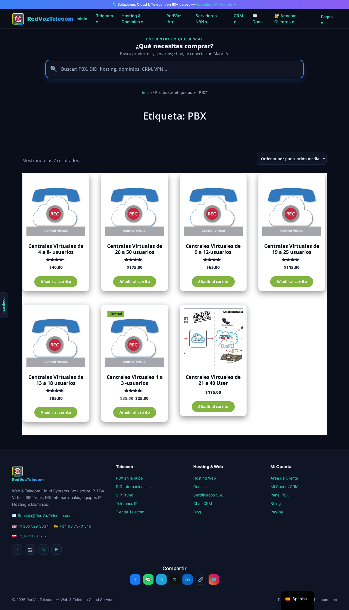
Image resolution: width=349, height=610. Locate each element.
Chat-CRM (202, 503)
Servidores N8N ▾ (206, 18)
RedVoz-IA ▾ (174, 18)
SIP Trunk (124, 495)
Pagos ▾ (327, 19)
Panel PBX (279, 495)
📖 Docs (257, 18)
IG (214, 579)
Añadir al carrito (56, 281)
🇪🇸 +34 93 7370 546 (72, 526)
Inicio (82, 18)
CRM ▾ (238, 18)
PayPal (276, 512)
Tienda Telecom (130, 512)
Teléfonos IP (127, 503)
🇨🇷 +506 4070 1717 (29, 536)
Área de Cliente (284, 478)
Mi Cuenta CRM (284, 486)
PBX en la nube (129, 478)
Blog (197, 512)
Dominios (201, 486)
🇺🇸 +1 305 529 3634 (30, 526)
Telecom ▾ (104, 18)
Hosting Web (204, 478)
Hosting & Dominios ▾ (132, 18)
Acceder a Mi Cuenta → (216, 4)
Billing (275, 503)
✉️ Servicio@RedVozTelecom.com (42, 515)
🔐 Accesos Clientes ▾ (285, 18)
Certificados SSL (208, 495)
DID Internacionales (133, 486)
